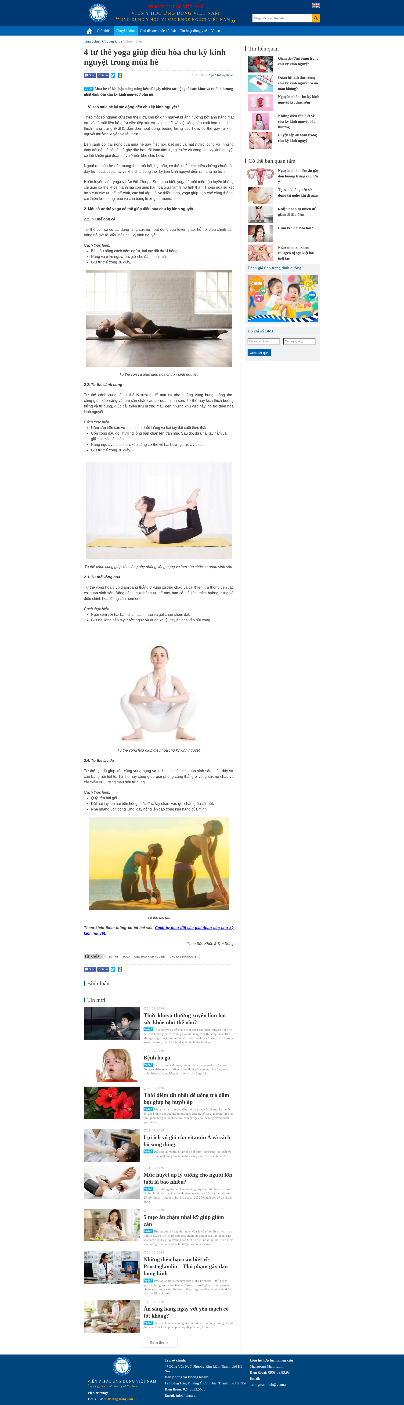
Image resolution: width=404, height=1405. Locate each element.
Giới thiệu (104, 31)
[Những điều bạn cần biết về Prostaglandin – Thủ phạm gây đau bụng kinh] (112, 1267)
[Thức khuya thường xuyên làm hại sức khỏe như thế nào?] (112, 1023)
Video (215, 31)
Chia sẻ (103, 75)
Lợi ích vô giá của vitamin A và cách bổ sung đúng (187, 1140)
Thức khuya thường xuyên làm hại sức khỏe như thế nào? (185, 1018)
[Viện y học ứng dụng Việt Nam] (122, 1366)
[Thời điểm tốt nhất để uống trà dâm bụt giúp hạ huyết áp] (112, 1103)
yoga (126, 956)
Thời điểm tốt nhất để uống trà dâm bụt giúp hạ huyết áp (186, 1098)
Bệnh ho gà (157, 1058)
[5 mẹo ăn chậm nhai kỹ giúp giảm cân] (112, 1225)
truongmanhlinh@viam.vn (269, 1385)
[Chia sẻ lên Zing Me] (120, 75)
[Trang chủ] (89, 31)
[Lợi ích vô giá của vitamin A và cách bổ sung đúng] (112, 1145)
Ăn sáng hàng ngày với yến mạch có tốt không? (186, 1312)
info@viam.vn (186, 1395)
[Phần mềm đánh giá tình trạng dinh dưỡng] (283, 298)
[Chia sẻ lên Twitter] (113, 75)
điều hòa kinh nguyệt (150, 956)
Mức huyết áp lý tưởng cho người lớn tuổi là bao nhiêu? (188, 1178)
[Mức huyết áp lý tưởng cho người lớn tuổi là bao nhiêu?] (112, 1182)
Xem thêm (159, 1342)
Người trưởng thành (221, 75)
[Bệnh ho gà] (112, 1065)
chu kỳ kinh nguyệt (184, 956)
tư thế (113, 956)
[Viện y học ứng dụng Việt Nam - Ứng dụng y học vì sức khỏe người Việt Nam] (98, 12)
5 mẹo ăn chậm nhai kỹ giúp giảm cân (184, 1220)
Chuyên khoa (126, 31)
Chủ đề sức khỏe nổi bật (158, 31)
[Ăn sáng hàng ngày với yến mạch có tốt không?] (112, 1316)
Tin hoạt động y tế (193, 31)
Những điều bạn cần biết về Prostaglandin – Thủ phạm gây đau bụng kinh (186, 1266)
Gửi (91, 75)
